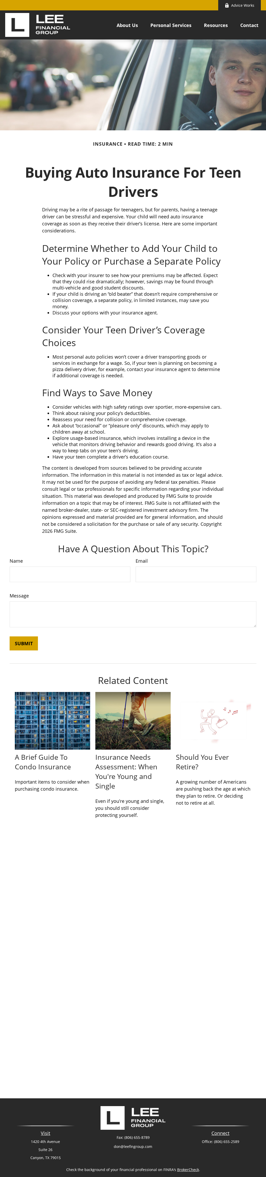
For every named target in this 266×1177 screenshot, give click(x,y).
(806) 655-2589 (226, 1141)
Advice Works (242, 5)
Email (142, 561)
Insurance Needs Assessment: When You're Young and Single (126, 771)
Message (19, 596)
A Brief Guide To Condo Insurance (43, 761)
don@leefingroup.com (133, 1146)
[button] (127, 25)
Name (16, 561)
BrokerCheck (188, 1169)
